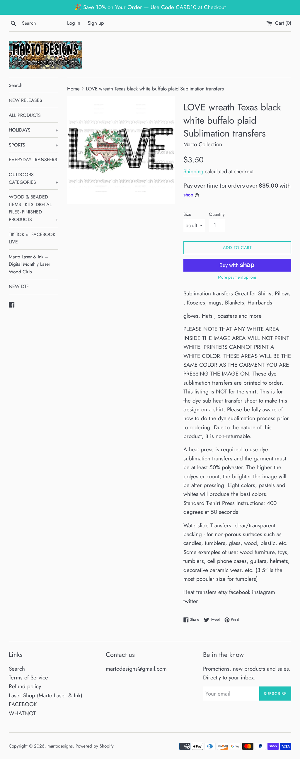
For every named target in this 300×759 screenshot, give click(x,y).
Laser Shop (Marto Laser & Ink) (45, 695)
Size (187, 214)
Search (15, 85)
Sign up (96, 22)
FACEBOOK (23, 704)
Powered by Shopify (95, 746)
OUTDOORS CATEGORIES (33, 178)
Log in (73, 22)
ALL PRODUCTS (25, 115)
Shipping (193, 171)
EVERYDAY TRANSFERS (33, 159)
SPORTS (33, 145)
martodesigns (60, 746)
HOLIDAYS (33, 130)
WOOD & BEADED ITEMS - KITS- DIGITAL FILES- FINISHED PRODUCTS (33, 208)
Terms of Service (28, 677)
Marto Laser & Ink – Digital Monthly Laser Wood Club (29, 264)
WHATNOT (22, 713)
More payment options (237, 277)
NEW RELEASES (25, 100)
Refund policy (25, 686)
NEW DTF (19, 286)
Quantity (217, 214)
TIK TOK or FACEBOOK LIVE (32, 238)
